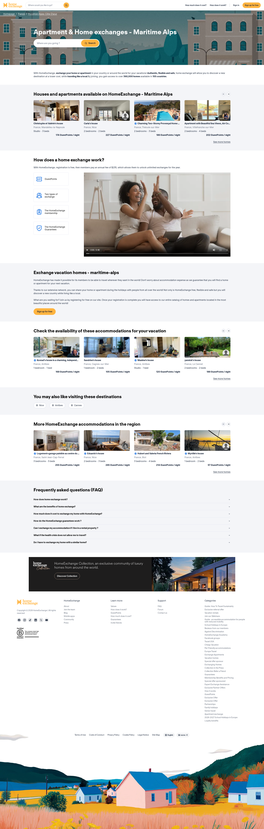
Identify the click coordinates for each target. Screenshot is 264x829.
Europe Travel (210, 651)
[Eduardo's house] (107, 448)
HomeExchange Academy (216, 635)
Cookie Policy (128, 735)
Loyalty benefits (211, 721)
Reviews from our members (216, 628)
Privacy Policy (113, 735)
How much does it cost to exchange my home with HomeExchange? (68, 513)
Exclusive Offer (211, 698)
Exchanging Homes (213, 665)
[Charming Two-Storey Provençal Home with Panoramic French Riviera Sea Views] (157, 118)
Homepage (9, 14)
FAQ (160, 606)
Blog (66, 613)
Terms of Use (80, 735)
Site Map (156, 735)
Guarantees (116, 619)
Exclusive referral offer (214, 609)
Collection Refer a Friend (215, 671)
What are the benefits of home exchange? (54, 506)
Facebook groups (212, 638)
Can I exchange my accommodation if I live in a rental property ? (66, 528)
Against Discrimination (214, 631)
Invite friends (116, 623)
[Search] (66, 5)
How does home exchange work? (51, 499)
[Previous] (224, 94)
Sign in (236, 5)
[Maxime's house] (157, 355)
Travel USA (209, 641)
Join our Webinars (212, 616)
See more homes (221, 142)
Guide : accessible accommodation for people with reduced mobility (225, 620)
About (66, 606)
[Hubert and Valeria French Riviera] (157, 448)
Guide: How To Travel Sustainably (219, 606)
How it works (210, 691)
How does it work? (218, 5)
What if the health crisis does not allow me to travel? (60, 535)
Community (69, 619)
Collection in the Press (214, 668)
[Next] (228, 94)
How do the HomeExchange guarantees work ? (57, 521)
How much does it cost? (196, 5)
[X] (41, 620)
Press (66, 623)
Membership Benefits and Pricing (219, 678)
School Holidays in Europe (216, 625)
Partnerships (210, 704)
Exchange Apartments (214, 655)
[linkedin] (35, 620)
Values (113, 606)
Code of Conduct (96, 735)
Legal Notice (143, 735)
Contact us (162, 613)
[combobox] (48, 5)
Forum (160, 609)
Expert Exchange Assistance (217, 684)
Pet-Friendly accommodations (218, 648)
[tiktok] (30, 620)
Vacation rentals (211, 613)
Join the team (69, 609)
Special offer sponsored (215, 681)
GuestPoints (116, 613)
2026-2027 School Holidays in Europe (221, 717)
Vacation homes (211, 658)
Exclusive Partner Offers (215, 688)
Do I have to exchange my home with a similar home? (60, 542)
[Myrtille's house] (207, 448)
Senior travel (210, 711)
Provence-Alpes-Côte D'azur (42, 14)
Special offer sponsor (214, 661)
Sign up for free (251, 5)
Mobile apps (69, 616)
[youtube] (46, 620)
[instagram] (24, 620)
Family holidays (211, 707)
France (21, 14)
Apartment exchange (214, 714)
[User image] (75, 116)
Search (92, 43)
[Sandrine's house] (107, 355)
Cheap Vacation (212, 645)
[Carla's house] (107, 118)
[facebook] (19, 620)
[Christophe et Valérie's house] (56, 118)
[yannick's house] (207, 355)
